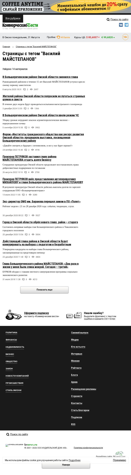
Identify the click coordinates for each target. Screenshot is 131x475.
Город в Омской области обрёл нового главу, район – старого (40, 222)
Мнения (75, 361)
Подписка (76, 417)
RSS (73, 424)
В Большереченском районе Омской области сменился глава (40, 77)
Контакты (76, 403)
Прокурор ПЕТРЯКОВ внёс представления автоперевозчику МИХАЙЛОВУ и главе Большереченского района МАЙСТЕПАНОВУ (43, 180)
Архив (74, 382)
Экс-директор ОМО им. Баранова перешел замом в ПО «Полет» (42, 201)
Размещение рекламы (83, 389)
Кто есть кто (78, 346)
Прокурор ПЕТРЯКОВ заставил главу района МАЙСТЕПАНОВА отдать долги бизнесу (29, 158)
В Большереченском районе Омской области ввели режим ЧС (41, 115)
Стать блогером (80, 410)
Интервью (76, 354)
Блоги (74, 375)
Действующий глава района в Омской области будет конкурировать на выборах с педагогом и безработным (37, 243)
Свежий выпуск (79, 332)
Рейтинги (76, 368)
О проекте (76, 396)
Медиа (75, 339)
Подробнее (75, 460)
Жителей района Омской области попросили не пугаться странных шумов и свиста (44, 97)
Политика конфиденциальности (88, 448)
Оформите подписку (36, 313)
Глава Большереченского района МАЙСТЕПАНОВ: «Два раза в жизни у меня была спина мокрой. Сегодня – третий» (41, 265)
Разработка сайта (104, 456)
